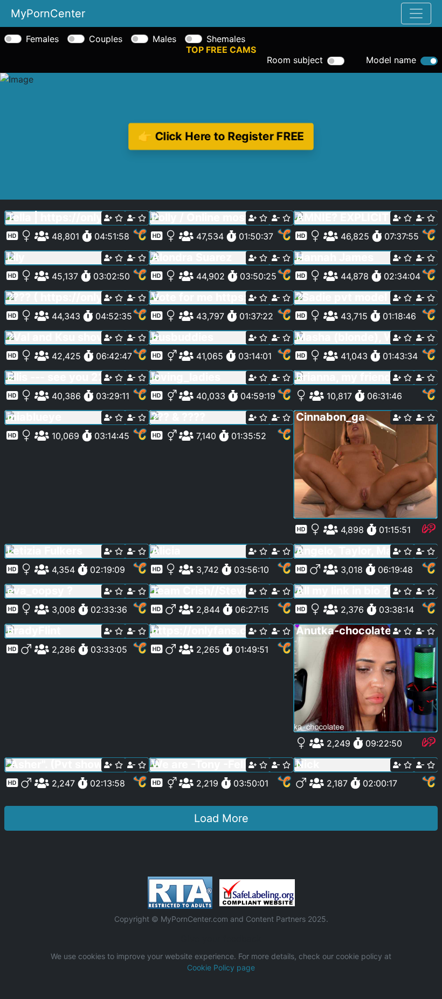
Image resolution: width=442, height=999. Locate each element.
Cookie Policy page (221, 967)
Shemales (225, 38)
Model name (391, 59)
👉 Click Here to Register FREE (220, 136)
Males (164, 38)
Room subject (295, 59)
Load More (221, 818)
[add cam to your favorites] (113, 218)
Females (42, 38)
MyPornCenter (48, 13)
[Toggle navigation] (416, 13)
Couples (105, 38)
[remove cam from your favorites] (137, 218)
